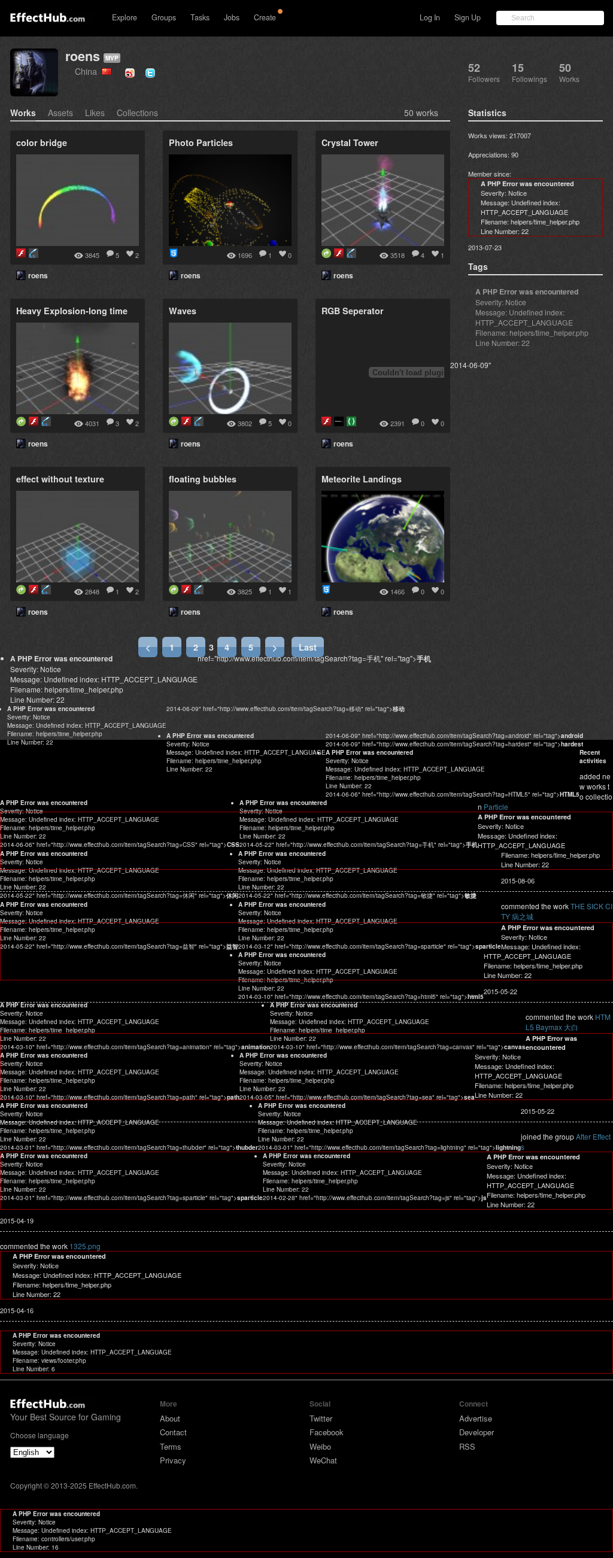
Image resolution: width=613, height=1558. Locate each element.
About (170, 1418)
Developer (476, 1432)
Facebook (326, 1432)
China (88, 71)
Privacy (173, 1460)
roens (82, 56)
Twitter (320, 1418)
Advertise (475, 1418)
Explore (124, 17)
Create (265, 17)
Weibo (320, 1446)
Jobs (231, 17)
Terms (170, 1446)
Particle (496, 806)
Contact (173, 1432)
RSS (467, 1446)
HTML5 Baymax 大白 (568, 1022)
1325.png (85, 1246)
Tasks (200, 17)
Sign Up (467, 17)
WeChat (323, 1460)
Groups (163, 17)
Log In (430, 17)
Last (308, 647)
